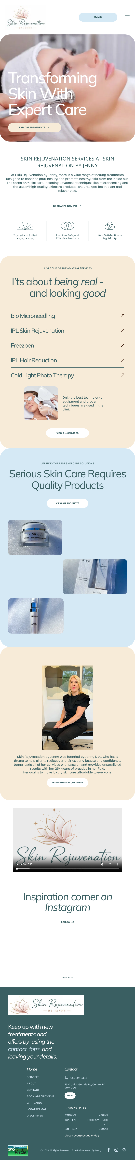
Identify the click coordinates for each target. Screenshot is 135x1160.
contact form (24, 1049)
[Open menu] (127, 17)
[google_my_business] (124, 1150)
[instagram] (116, 1150)
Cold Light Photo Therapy (42, 375)
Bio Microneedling (33, 315)
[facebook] (108, 1150)
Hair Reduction (38, 360)
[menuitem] (43, 1078)
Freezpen (22, 345)
